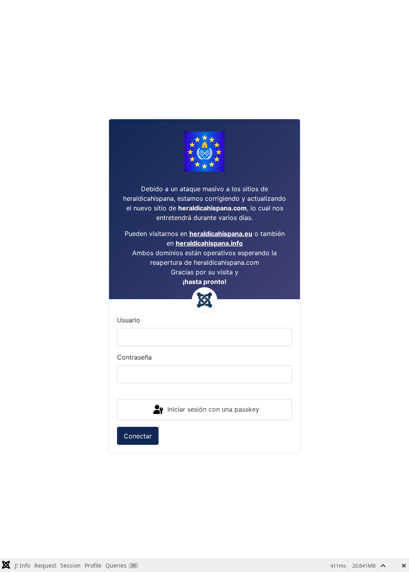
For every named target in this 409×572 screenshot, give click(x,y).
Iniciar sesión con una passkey (212, 409)
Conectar (138, 436)
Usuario (128, 320)
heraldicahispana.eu (220, 234)
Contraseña (134, 357)
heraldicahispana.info (209, 243)
